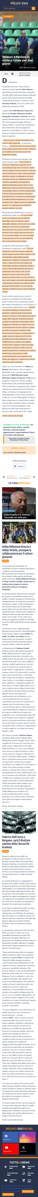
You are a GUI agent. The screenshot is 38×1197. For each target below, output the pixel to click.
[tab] (11, 1166)
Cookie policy (8, 1194)
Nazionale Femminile (8, 510)
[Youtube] (6, 1147)
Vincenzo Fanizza (20, 452)
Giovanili (8, 16)
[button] (12, 73)
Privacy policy (28, 1191)
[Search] (33, 8)
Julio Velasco (8, 452)
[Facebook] (6, 1136)
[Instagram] (23, 1136)
